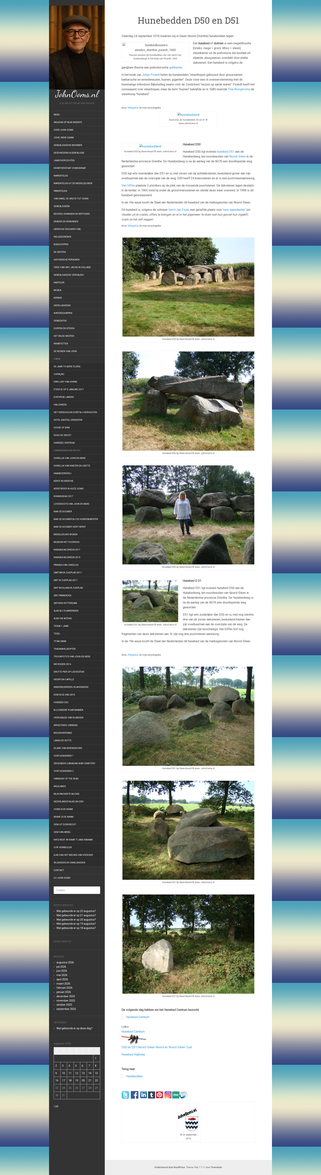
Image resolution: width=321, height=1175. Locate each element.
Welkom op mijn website (68, 122)
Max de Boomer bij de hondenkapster (76, 519)
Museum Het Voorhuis (66, 542)
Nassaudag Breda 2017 (67, 549)
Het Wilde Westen (64, 336)
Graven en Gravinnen (66, 221)
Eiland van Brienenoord (68, 748)
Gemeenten (60, 320)
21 (89, 1080)
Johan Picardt (151, 75)
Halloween (60, 404)
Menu (57, 114)
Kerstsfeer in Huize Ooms (68, 488)
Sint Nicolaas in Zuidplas (68, 588)
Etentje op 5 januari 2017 (69, 389)
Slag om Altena (63, 618)
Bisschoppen (61, 244)
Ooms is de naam (63, 809)
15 (96, 1073)
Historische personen (67, 259)
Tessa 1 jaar (61, 626)
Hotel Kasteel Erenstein (68, 420)
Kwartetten (61, 343)
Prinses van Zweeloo (66, 565)
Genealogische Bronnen (68, 145)
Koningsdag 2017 (63, 496)
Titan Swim (60, 641)
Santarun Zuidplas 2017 (68, 572)
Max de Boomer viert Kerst (70, 527)
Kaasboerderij (62, 473)
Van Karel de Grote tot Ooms (71, 198)
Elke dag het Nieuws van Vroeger (73, 855)
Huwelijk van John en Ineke (70, 458)
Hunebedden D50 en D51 (67, 450)
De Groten (60, 252)
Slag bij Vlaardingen (66, 610)
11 (70, 1073)
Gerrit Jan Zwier (178, 209)
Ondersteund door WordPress (169, 1167)
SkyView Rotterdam (65, 603)
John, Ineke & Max (64, 137)
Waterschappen (63, 313)
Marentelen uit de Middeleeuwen (73, 183)
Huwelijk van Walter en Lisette (72, 465)
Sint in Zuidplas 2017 (65, 580)
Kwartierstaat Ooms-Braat (70, 168)
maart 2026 (63, 983)
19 (76, 1080)
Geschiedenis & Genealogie (69, 153)
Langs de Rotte (63, 740)
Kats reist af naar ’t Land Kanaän (73, 839)
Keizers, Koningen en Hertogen (72, 214)
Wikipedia (133, 107)
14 (89, 1073)
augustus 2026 (65, 962)
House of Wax (62, 427)
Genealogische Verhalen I (69, 275)
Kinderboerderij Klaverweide (71, 687)
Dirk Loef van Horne (65, 381)
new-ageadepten (234, 209)
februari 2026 (64, 987)
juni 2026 (61, 970)
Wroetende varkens (65, 725)
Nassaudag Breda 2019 (67, 557)
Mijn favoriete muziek (66, 794)
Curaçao (59, 374)
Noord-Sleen (237, 156)
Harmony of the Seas (66, 778)
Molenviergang (63, 733)
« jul (56, 1106)
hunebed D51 (225, 151)
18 (70, 1080)
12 (76, 1073)
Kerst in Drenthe (63, 481)
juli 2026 (61, 966)
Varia (57, 359)
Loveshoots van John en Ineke (71, 504)
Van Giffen (128, 185)
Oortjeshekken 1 (64, 755)
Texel (57, 633)
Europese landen (64, 397)
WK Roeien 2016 (62, 664)
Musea (57, 290)
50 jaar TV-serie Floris (67, 366)
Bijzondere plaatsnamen (68, 710)
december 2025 (65, 996)
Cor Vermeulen (63, 847)
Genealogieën (62, 206)
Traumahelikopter (65, 649)
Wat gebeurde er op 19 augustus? (76, 923)
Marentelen (61, 175)
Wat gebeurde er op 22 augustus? (76, 911)
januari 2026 (63, 992)
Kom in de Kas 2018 (64, 694)
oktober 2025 (64, 1004)
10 (63, 1073)
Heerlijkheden (62, 305)
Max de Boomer (63, 511)
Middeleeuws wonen (65, 534)
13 (83, 1073)
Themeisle (216, 1167)
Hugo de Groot (62, 435)
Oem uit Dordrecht (65, 824)
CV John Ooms (62, 878)
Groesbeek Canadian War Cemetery (74, 763)
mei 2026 (61, 975)
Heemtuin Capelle (64, 679)
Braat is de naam (63, 817)
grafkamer (175, 67)
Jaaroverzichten (64, 160)
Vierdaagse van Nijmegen (68, 717)
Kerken (58, 298)
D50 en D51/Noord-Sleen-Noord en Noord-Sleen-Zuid (156, 1047)
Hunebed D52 (61, 702)
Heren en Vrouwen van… (68, 229)
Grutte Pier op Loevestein (69, 672)
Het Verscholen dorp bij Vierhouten (75, 412)
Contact (59, 870)
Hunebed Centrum (64, 443)
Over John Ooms (63, 130)
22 (96, 1080)
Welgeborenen (62, 236)
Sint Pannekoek (62, 595)
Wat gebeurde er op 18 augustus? (76, 927)
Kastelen (59, 282)
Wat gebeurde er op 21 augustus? (76, 915)
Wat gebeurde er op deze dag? (74, 1028)
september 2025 (66, 1008)
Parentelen (60, 191)
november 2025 (65, 1000)
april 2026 (62, 979)
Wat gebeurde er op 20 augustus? (76, 919)
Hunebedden (134, 1076)
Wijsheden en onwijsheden (69, 862)
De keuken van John (65, 351)
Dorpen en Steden (64, 328)
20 (83, 1080)
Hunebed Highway (133, 1054)
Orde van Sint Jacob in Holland (72, 267)
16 (56, 1080)
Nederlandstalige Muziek (68, 801)
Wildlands (60, 786)
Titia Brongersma (239, 89)
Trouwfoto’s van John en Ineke (72, 656)
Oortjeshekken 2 (64, 771)
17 (63, 1080)
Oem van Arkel (62, 832)
